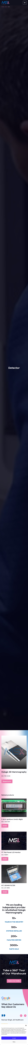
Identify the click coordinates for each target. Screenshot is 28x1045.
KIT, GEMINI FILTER (8, 885)
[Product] (14, 808)
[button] (26, 1025)
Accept (14, 1038)
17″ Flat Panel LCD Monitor (11, 852)
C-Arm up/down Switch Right (12, 819)
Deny (14, 1041)
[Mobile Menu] (25, 2)
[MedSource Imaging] (5, 2)
